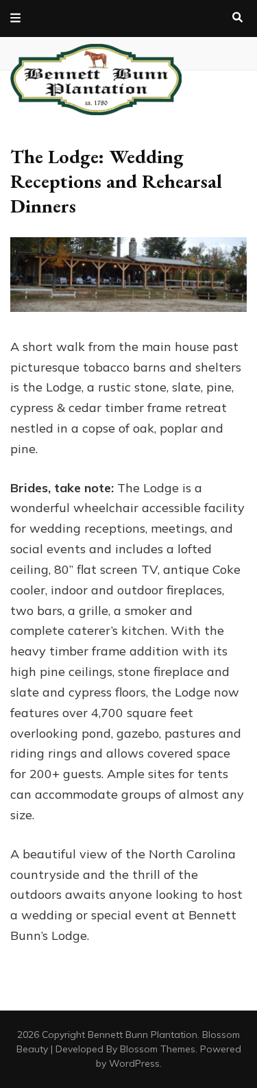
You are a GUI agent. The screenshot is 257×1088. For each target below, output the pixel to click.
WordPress (134, 1063)
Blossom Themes (157, 1049)
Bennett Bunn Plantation (142, 1034)
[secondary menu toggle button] (15, 18)
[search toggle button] (237, 18)
